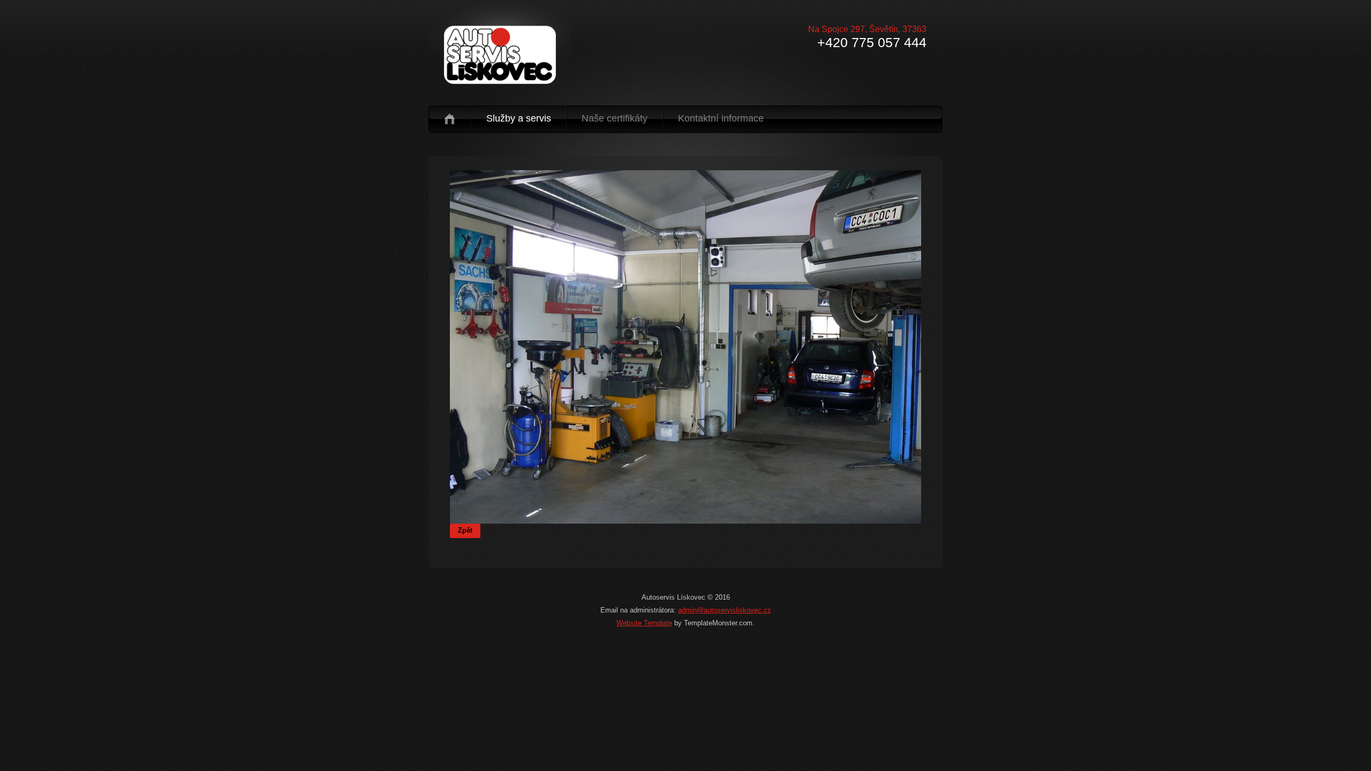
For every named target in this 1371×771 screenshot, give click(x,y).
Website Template (644, 623)
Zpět (465, 530)
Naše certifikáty (614, 118)
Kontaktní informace (721, 118)
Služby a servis (518, 118)
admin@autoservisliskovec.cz (724, 610)
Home (449, 118)
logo (501, 55)
